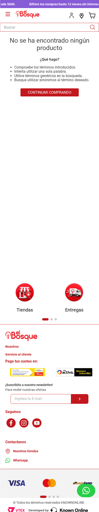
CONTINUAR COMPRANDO (49, 92)
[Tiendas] (25, 292)
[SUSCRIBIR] (79, 399)
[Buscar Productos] (94, 27)
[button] (45, 319)
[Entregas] (74, 292)
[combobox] (49, 27)
